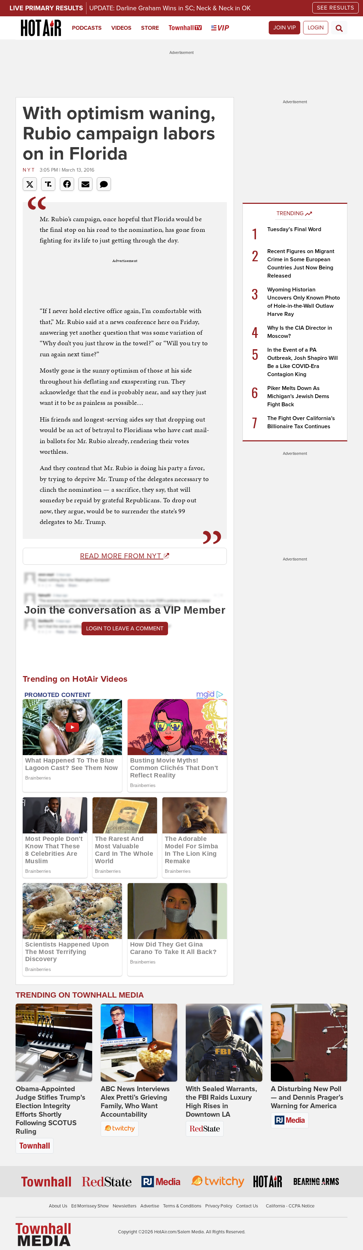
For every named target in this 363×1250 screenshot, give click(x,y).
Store (150, 28)
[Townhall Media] (43, 1234)
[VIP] (225, 28)
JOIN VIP (284, 27)
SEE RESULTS (335, 7)
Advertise (149, 1206)
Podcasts (87, 28)
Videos (121, 28)
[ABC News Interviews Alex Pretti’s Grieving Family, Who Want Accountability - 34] (139, 1043)
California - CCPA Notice (290, 1206)
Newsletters (124, 1206)
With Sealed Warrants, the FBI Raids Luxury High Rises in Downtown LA (221, 1102)
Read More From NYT (121, 556)
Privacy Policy (218, 1206)
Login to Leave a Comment (124, 628)
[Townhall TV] (190, 28)
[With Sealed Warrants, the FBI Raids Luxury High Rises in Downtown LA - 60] (224, 1043)
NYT (30, 170)
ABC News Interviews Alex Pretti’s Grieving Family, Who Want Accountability (135, 1102)
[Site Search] (339, 27)
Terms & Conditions (182, 1206)
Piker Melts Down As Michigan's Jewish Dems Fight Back (298, 396)
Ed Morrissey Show (90, 1206)
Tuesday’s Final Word (294, 229)
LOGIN (316, 27)
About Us (58, 1206)
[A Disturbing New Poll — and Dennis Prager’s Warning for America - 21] (309, 1043)
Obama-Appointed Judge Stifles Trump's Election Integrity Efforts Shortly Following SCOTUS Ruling (50, 1110)
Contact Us (247, 1206)
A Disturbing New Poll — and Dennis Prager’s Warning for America (307, 1097)
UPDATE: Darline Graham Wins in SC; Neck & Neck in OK (170, 8)
